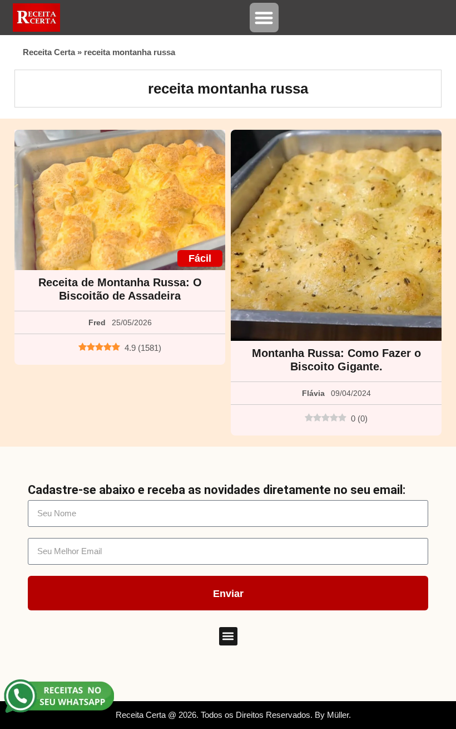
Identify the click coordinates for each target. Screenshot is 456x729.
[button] (264, 17)
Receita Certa (49, 52)
